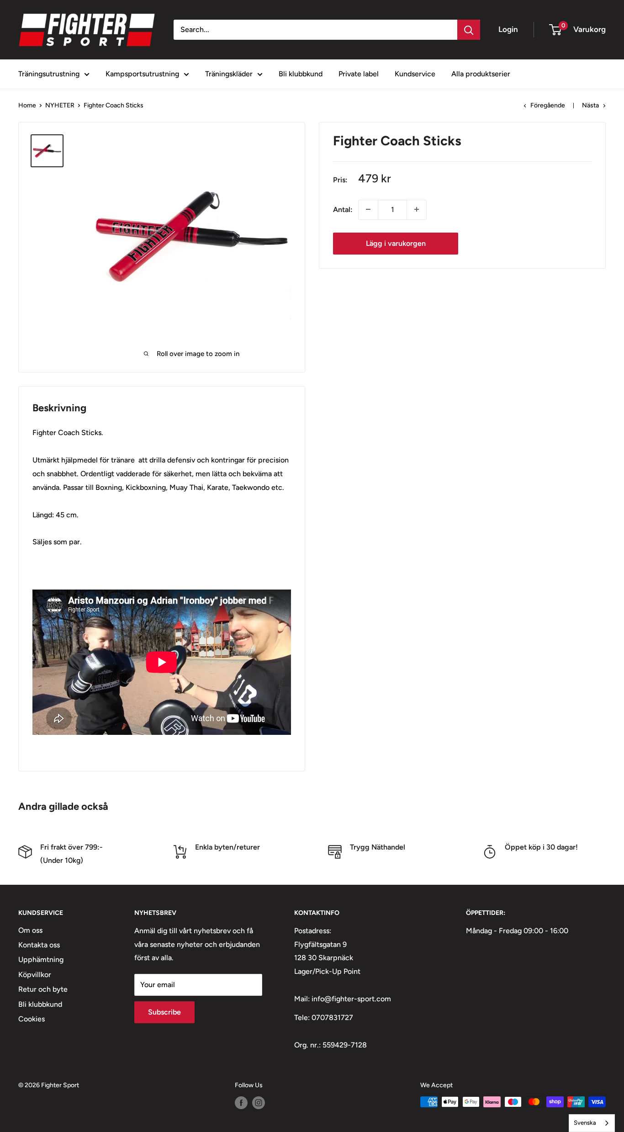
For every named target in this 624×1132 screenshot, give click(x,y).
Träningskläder (229, 73)
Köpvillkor (34, 974)
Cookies (31, 1019)
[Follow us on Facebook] (241, 1102)
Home (27, 105)
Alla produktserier (480, 73)
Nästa (590, 105)
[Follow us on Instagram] (258, 1102)
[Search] (468, 30)
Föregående (547, 105)
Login (508, 29)
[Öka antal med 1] (416, 209)
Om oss (30, 930)
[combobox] (592, 1123)
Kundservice (415, 73)
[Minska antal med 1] (368, 209)
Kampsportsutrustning (142, 73)
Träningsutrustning (48, 73)
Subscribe (164, 1012)
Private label (358, 73)
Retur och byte (43, 989)
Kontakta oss (39, 945)
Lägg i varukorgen (396, 243)
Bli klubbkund (301, 73)
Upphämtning (40, 959)
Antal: (343, 209)
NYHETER (59, 105)
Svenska (585, 1122)
